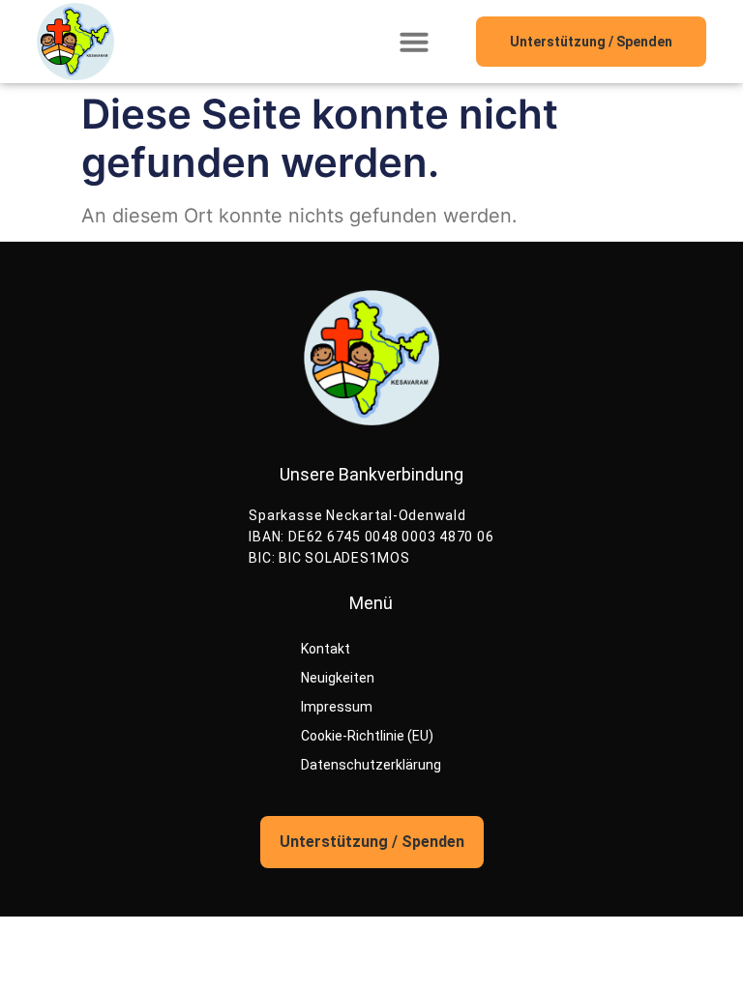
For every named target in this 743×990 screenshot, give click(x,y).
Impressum (336, 706)
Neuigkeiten (337, 677)
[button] (414, 41)
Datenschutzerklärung (371, 764)
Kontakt (325, 648)
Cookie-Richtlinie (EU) (367, 735)
